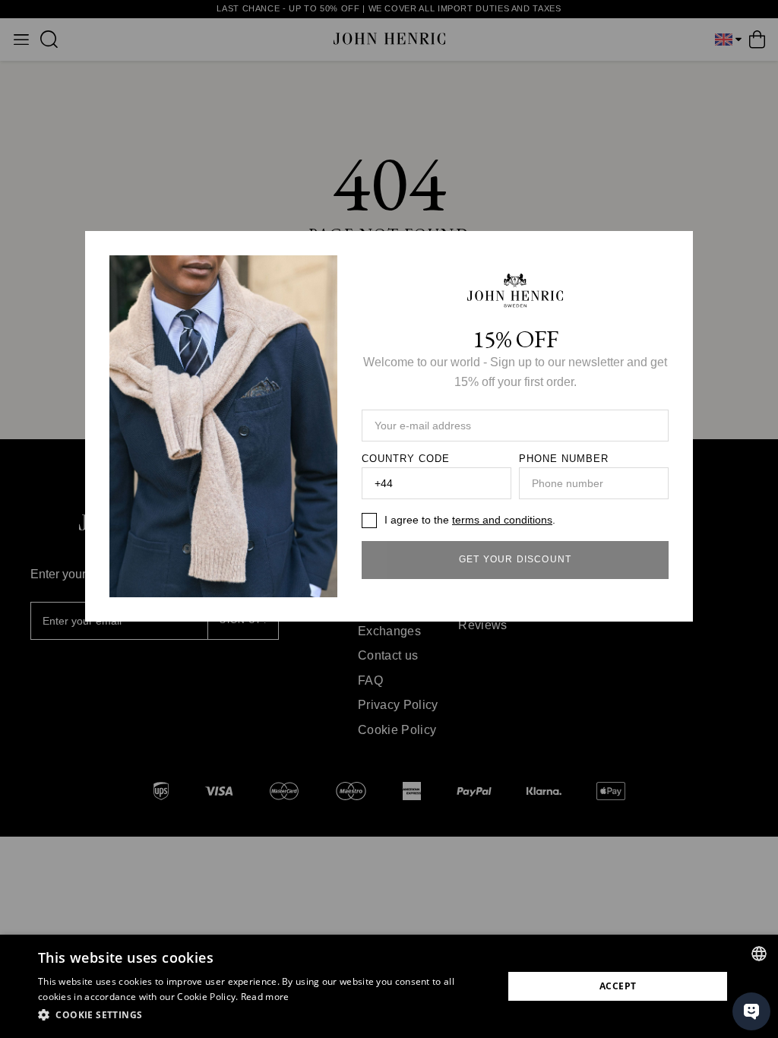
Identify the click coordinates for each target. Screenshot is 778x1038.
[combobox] (759, 953)
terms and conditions (502, 520)
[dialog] (389, 986)
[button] (263, 1015)
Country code (406, 459)
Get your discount (515, 559)
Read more (265, 996)
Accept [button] (617, 985)
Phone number (564, 459)
